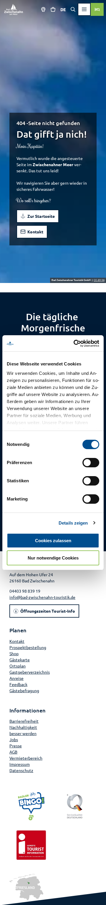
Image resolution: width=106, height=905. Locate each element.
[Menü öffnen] (84, 9)
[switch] (90, 462)
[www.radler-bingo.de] (31, 806)
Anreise (16, 678)
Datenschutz (21, 770)
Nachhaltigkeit (23, 727)
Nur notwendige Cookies (53, 557)
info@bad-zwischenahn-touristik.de (42, 597)
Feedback (18, 684)
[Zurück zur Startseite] (13, 9)
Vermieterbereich (25, 758)
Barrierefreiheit (24, 721)
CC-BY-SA (99, 280)
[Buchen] (97, 9)
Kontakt (16, 641)
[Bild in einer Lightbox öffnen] (26, 887)
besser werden (23, 733)
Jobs (13, 739)
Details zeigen (73, 522)
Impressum (19, 764)
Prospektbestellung (27, 647)
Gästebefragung (24, 690)
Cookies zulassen (53, 540)
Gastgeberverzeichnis (29, 672)
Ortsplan (17, 665)
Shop (14, 653)
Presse (15, 745)
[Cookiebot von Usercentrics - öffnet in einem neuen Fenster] (74, 343)
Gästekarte (19, 659)
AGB (13, 751)
